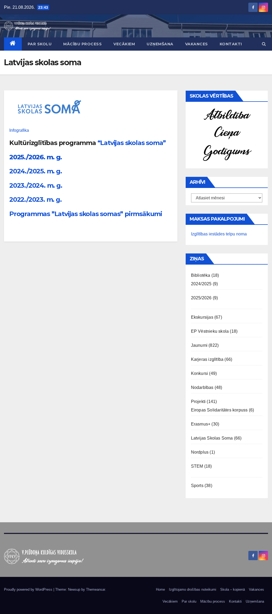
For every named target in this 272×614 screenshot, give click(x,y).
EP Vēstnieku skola (210, 331)
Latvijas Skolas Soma (212, 438)
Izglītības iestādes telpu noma (219, 234)
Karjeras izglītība (207, 359)
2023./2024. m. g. (35, 185)
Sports (197, 485)
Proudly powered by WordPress (28, 589)
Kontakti (231, 44)
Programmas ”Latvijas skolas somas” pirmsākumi (85, 214)
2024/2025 (201, 284)
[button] (264, 44)
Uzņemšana (160, 44)
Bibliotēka (200, 275)
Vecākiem (124, 44)
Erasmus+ (201, 424)
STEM (197, 466)
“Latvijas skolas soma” (131, 143)
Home (160, 589)
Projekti (198, 401)
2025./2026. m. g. (35, 157)
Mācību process (82, 44)
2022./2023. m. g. (35, 199)
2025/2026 (201, 298)
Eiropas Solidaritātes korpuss (219, 410)
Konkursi (199, 373)
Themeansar (95, 589)
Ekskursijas (202, 317)
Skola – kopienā (232, 589)
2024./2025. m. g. (35, 171)
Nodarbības (202, 387)
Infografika (19, 130)
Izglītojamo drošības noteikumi (192, 589)
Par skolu (40, 44)
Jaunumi (199, 345)
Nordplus (200, 452)
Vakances (196, 44)
